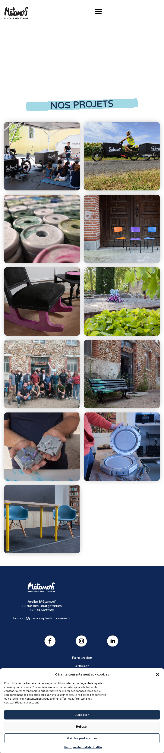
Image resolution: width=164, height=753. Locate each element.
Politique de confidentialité (83, 747)
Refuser (82, 726)
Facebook (50, 641)
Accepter (82, 714)
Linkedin (113, 641)
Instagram (82, 641)
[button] (157, 674)
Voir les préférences (82, 738)
